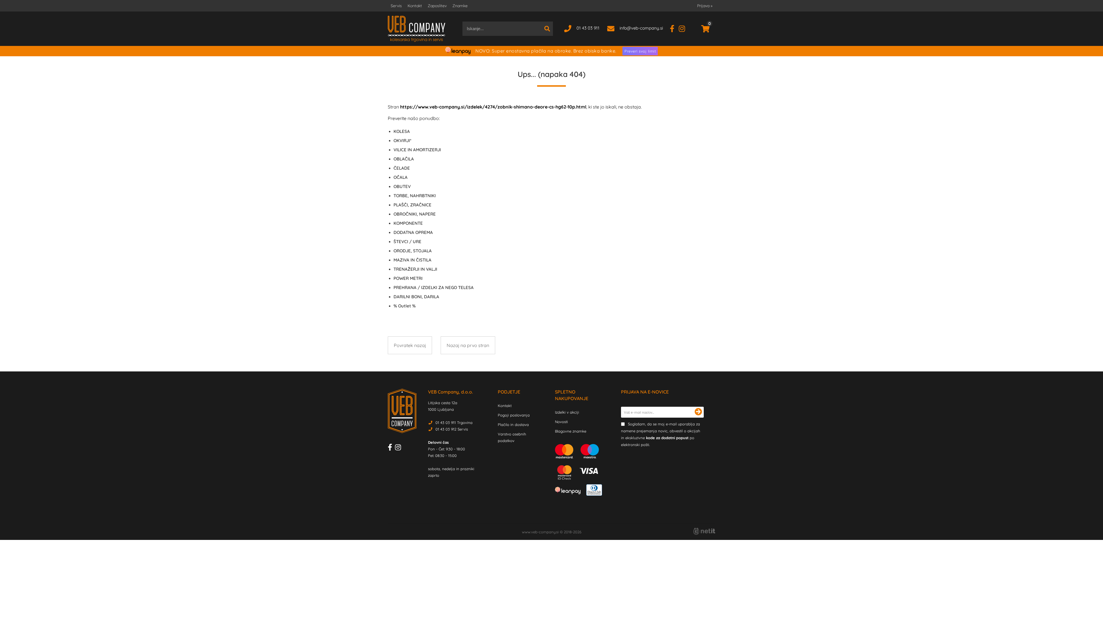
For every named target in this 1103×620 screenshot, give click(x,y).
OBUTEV (402, 186)
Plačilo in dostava (513, 424)
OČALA (401, 177)
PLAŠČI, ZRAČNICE (412, 205)
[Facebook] (674, 28)
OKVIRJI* (402, 140)
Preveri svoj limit (640, 51)
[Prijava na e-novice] (698, 412)
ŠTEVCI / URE (407, 241)
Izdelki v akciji (567, 412)
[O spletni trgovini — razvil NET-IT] (704, 531)
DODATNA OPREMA (413, 232)
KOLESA (402, 131)
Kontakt (415, 5)
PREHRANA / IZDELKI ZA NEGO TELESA (434, 287)
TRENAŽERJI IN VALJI (415, 269)
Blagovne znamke (570, 431)
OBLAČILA (404, 159)
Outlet (404, 306)
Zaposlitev (437, 5)
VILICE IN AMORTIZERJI (417, 149)
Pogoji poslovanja (514, 415)
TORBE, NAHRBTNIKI (415, 195)
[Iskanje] (547, 29)
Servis (396, 5)
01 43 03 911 (587, 28)
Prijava (704, 5)
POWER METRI (408, 278)
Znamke (460, 5)
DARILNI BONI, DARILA (416, 296)
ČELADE (402, 168)
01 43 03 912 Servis (451, 429)
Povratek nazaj (410, 345)
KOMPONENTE (408, 223)
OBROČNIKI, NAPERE (415, 214)
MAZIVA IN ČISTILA (412, 260)
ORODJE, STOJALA (413, 250)
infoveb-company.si (641, 28)
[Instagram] (684, 28)
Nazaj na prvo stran (468, 345)
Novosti (561, 421)
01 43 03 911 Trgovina (454, 422)
